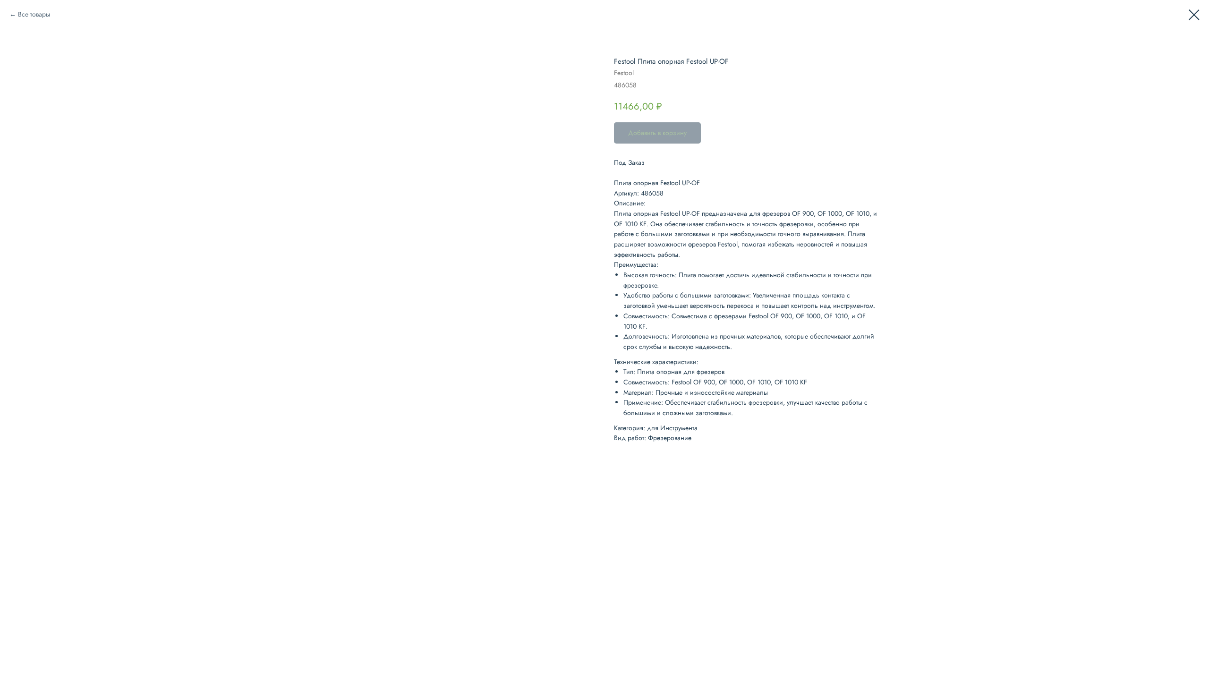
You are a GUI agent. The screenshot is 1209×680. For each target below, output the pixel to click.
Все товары (34, 14)
